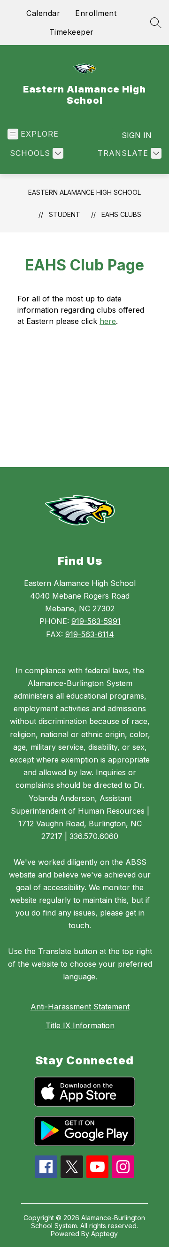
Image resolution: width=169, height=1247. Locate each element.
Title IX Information (80, 1025)
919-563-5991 (96, 621)
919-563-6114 (89, 634)
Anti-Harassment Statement (80, 1006)
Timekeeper (71, 32)
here (108, 321)
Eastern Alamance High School (84, 192)
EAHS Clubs (121, 214)
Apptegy (104, 1234)
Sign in (137, 135)
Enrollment (95, 13)
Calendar (43, 13)
